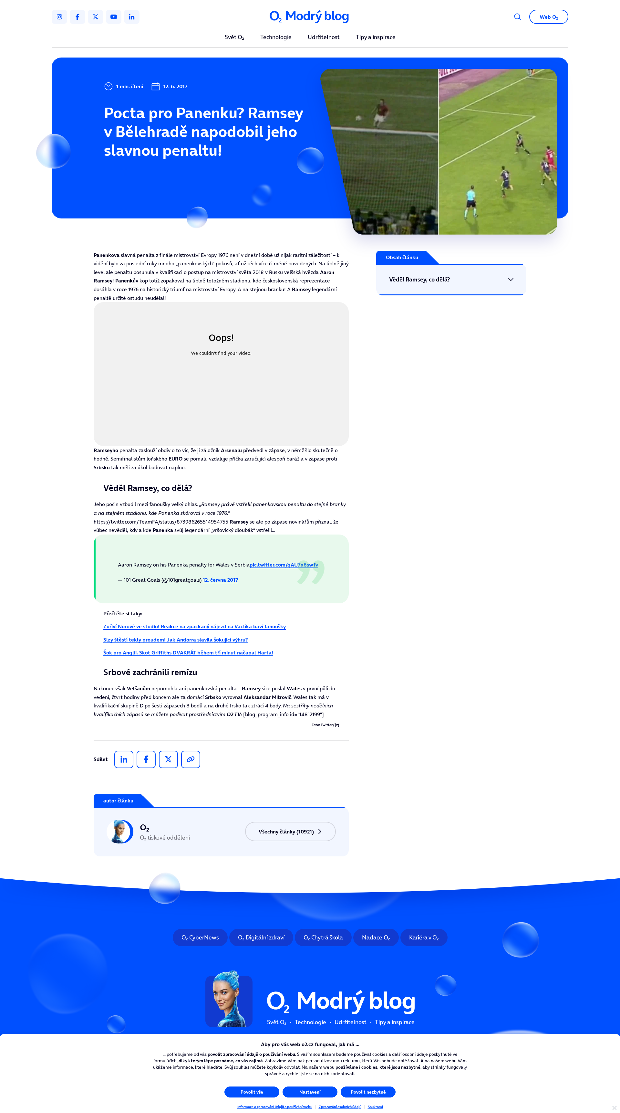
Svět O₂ (234, 37)
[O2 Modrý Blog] (310, 17)
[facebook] (77, 17)
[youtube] (113, 17)
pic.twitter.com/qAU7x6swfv (284, 564)
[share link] (190, 759)
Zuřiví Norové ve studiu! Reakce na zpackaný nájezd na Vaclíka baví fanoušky (194, 626)
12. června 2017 (220, 579)
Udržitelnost (324, 37)
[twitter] (95, 17)
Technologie (276, 37)
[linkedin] (132, 17)
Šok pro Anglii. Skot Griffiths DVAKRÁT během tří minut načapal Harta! (188, 652)
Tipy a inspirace (376, 37)
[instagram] (59, 17)
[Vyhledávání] (517, 16)
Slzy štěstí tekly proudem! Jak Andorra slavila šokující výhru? (175, 639)
